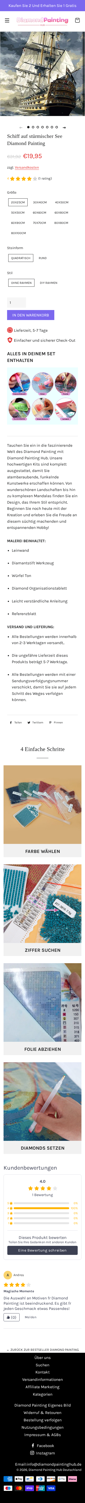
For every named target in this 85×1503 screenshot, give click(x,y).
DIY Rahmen (48, 283)
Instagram (45, 1453)
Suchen (42, 1365)
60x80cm (61, 212)
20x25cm (18, 202)
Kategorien (42, 1394)
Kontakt (42, 1372)
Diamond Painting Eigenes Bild (42, 1405)
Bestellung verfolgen (43, 1420)
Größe (12, 192)
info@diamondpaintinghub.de (54, 1464)
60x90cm (18, 223)
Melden (31, 1317)
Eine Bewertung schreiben (42, 1250)
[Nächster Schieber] (64, 127)
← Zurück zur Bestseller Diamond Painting (42, 1350)
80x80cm (61, 223)
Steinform (15, 248)
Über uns (42, 1357)
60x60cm (39, 212)
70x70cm (39, 223)
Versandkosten (27, 167)
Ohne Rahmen (21, 283)
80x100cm (18, 233)
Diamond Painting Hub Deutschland (55, 1470)
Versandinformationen (42, 1379)
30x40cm (40, 202)
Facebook (45, 1445)
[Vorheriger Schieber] (21, 127)
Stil (10, 273)
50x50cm (18, 212)
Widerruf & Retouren (42, 1412)
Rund (43, 258)
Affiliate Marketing (43, 1386)
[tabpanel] (42, 73)
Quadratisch (20, 258)
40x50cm (61, 202)
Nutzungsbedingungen (42, 1427)
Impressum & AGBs (42, 1434)
